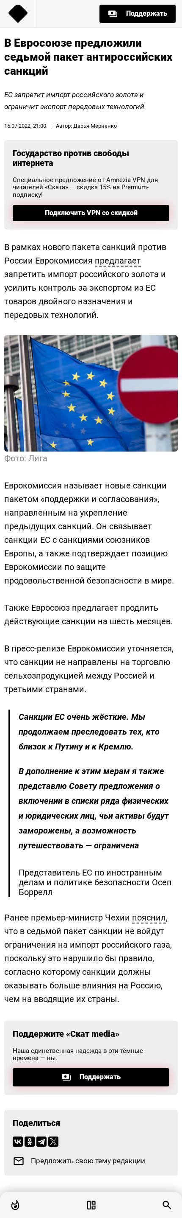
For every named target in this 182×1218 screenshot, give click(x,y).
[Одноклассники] (30, 1142)
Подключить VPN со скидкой (91, 213)
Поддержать (146, 13)
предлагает (118, 260)
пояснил (149, 917)
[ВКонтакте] (18, 1142)
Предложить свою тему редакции (88, 1161)
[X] (53, 1142)
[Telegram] (41, 1142)
